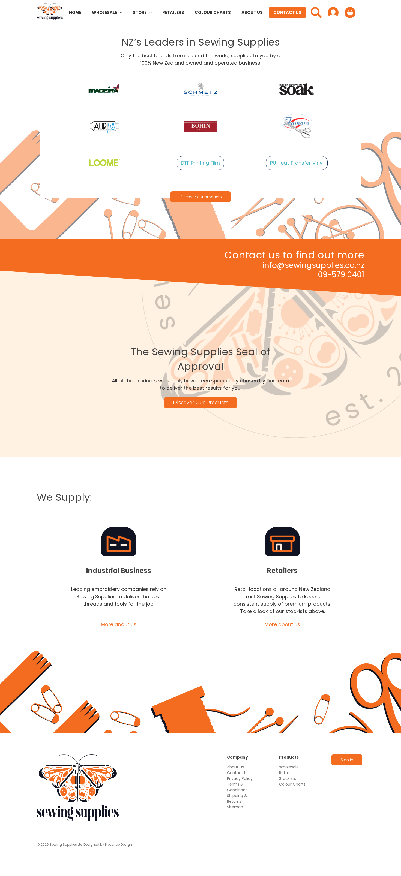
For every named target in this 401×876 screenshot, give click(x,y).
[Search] (316, 12)
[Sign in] (333, 12)
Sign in (346, 759)
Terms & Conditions (237, 787)
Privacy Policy (240, 778)
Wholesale (104, 12)
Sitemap (235, 807)
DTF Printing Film (200, 162)
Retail (284, 772)
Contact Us (287, 12)
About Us (252, 12)
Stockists (287, 778)
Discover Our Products (200, 403)
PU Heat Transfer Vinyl (297, 162)
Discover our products (200, 196)
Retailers (173, 12)
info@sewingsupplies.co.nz (313, 265)
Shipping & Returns (237, 798)
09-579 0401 (341, 274)
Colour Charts (213, 12)
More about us (118, 624)
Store (139, 12)
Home (75, 12)
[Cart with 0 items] (350, 12)
